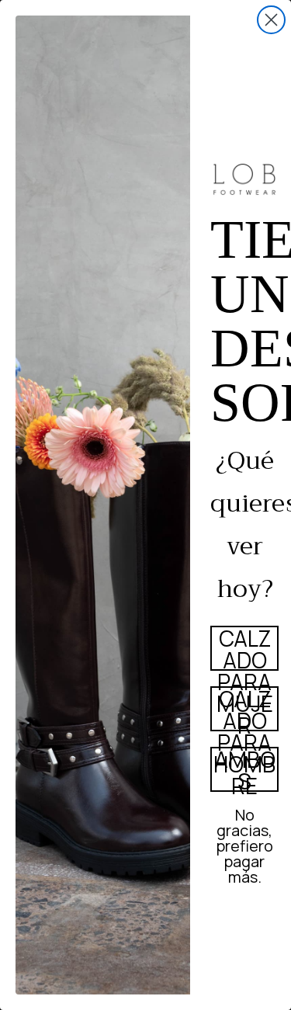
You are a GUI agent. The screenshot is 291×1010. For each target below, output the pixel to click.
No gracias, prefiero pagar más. (245, 828)
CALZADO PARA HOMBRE (244, 708)
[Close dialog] (271, 19)
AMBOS (244, 769)
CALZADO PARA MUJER (245, 648)
